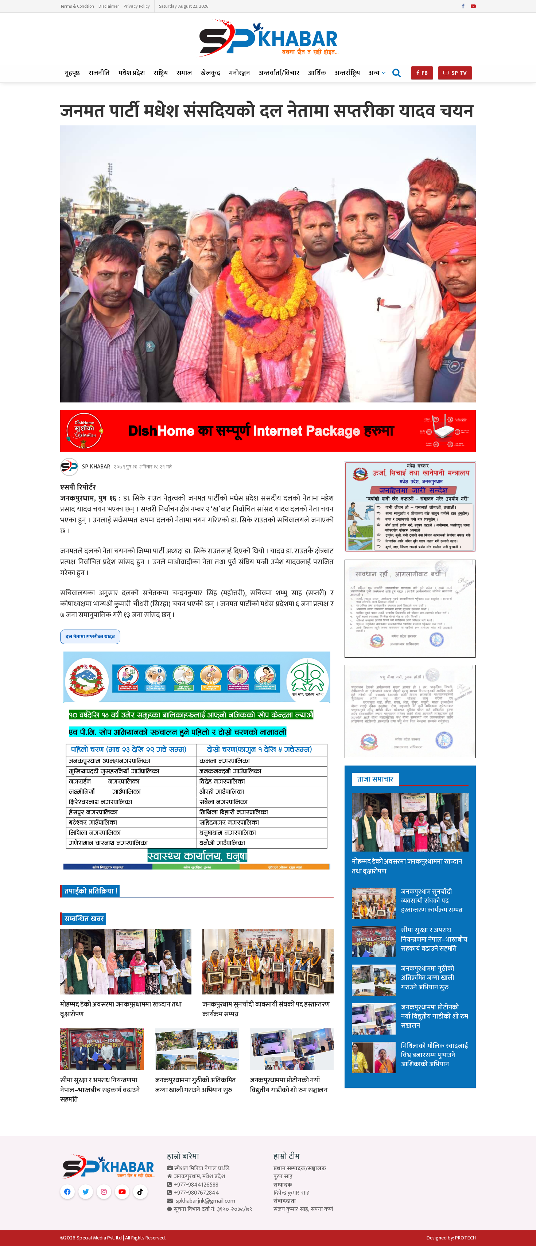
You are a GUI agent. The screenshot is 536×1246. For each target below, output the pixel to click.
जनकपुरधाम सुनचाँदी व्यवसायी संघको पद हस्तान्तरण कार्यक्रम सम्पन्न (266, 1009)
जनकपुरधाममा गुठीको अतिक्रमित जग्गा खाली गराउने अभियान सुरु (195, 1085)
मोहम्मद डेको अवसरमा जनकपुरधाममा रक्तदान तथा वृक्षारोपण (120, 1009)
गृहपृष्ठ (72, 73)
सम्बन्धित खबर (84, 919)
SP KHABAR (96, 467)
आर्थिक (317, 73)
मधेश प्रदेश (132, 73)
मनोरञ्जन (239, 73)
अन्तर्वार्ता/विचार (279, 73)
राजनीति (99, 73)
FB (424, 73)
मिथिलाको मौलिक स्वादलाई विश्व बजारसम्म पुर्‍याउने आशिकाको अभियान (434, 1055)
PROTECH (465, 1238)
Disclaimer (108, 6)
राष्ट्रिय (161, 73)
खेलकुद (210, 73)
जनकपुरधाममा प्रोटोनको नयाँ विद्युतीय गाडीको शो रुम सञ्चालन (289, 1085)
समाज (184, 73)
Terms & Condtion (77, 6)
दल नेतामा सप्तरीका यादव (90, 636)
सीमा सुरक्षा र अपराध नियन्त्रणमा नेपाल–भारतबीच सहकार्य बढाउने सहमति (100, 1090)
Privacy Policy (137, 6)
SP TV (458, 73)
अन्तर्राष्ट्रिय (347, 73)
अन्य (374, 73)
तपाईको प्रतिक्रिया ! (91, 891)
